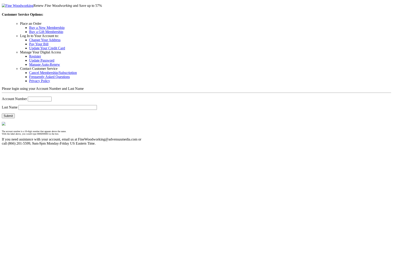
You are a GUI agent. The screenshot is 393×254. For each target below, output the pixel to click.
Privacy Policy (39, 81)
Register (35, 56)
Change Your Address (44, 40)
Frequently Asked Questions (49, 77)
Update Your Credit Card (47, 48)
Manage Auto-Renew (44, 64)
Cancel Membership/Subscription (53, 73)
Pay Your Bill (38, 44)
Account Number (14, 99)
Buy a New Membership (47, 28)
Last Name (10, 107)
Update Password (41, 60)
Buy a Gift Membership (46, 32)
